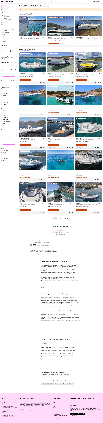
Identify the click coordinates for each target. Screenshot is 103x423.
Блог (79, 1)
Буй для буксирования (8, 113)
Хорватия (54, 402)
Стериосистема (6, 121)
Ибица (54, 406)
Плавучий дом (7, 34)
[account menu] (101, 2)
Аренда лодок (27, 1)
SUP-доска (5, 123)
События (5, 104)
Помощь (3, 401)
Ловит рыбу (5, 102)
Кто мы (3, 402)
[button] (32, 35)
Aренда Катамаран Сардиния (47, 383)
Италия (54, 403)
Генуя (42, 285)
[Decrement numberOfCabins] (11, 66)
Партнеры (4, 411)
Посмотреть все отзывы (60, 234)
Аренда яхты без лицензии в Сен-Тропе (66, 350)
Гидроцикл (6, 32)
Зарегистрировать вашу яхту (71, 1)
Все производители (56, 418)
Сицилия (42, 283)
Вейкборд (5, 110)
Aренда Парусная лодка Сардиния (60, 380)
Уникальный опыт (7, 100)
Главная (20, 6)
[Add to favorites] (44, 17)
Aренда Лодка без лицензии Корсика (66, 347)
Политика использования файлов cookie (9, 407)
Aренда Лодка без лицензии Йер (48, 353)
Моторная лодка (7, 27)
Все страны (5, 150)
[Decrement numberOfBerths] (11, 69)
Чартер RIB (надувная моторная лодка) (60, 415)
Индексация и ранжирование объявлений (9, 414)
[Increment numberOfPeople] (16, 63)
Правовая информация (6, 410)
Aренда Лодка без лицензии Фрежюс (65, 353)
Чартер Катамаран (56, 414)
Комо (42, 288)
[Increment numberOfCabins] (16, 66)
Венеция (42, 287)
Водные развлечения (7, 97)
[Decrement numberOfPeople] (11, 63)
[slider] (2, 48)
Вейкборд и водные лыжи (8, 95)
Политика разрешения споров (7, 415)
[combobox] (10, 12)
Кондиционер (6, 119)
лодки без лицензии (35, 6)
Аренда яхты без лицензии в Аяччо (48, 347)
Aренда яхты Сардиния (46, 380)
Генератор (5, 117)
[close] (100, 10)
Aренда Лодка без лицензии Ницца (48, 359)
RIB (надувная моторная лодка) (9, 30)
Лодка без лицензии (8, 36)
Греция (54, 401)
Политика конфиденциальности (8, 406)
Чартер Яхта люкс (56, 416)
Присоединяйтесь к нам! (6, 412)
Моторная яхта (7, 39)
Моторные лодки (29, 6)
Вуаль (4, 41)
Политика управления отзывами (8, 416)
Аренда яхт (24, 6)
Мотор (4, 24)
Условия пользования (6, 408)
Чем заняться (34, 1)
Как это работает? (5, 403)
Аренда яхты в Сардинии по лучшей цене (64, 383)
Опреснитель (6, 115)
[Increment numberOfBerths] (16, 69)
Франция (54, 407)
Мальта (54, 408)
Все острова (5, 158)
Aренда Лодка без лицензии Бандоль (66, 359)
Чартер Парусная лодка (57, 411)
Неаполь (42, 286)
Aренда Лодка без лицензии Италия (48, 350)
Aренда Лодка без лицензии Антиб (48, 356)
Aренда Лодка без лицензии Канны (65, 356)
